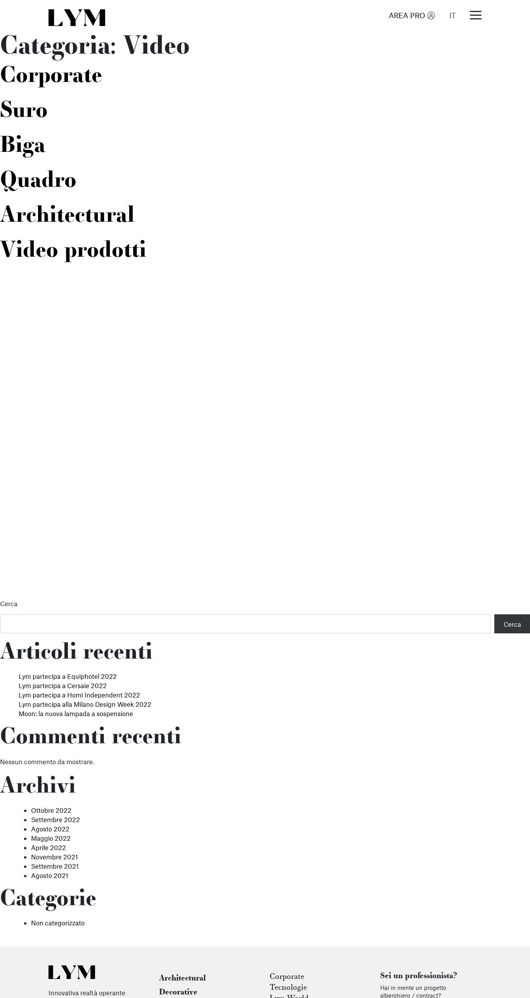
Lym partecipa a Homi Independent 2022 (79, 695)
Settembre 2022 (55, 819)
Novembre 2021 (54, 857)
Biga (22, 147)
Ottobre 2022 (51, 810)
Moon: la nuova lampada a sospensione (76, 713)
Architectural (67, 217)
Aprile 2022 (48, 847)
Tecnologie (288, 988)
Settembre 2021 (55, 866)
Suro (24, 112)
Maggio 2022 (51, 838)
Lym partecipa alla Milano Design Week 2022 (85, 704)
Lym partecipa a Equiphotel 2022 (68, 676)
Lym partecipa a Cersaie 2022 (63, 685)
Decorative (178, 992)
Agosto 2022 (50, 829)
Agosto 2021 (49, 875)
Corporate (51, 77)
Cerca (8, 603)
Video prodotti (73, 252)
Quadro (38, 182)
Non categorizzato (58, 923)
